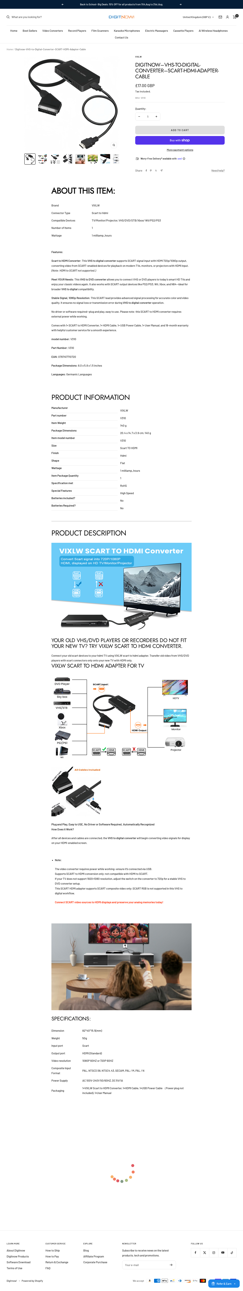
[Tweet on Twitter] (156, 170)
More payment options (180, 149)
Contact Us (121, 37)
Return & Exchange (56, 1262)
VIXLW (138, 57)
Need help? (218, 170)
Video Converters (52, 30)
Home (13, 30)
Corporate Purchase (95, 1262)
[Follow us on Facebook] (195, 1252)
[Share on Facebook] (146, 170)
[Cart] (234, 17)
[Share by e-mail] (161, 170)
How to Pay (52, 1256)
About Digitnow (16, 1250)
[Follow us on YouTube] (222, 1252)
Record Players (77, 30)
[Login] (227, 17)
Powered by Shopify (32, 1280)
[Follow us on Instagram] (213, 1252)
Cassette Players (183, 30)
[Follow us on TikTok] (231, 1252)
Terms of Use (14, 1268)
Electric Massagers (156, 30)
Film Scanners (100, 30)
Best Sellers (30, 30)
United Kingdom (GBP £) (197, 17)
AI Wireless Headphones (213, 30)
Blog (86, 1250)
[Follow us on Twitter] (204, 1252)
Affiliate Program (93, 1256)
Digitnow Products (18, 1256)
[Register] (171, 1265)
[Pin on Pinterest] (151, 170)
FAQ (47, 1268)
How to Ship (52, 1250)
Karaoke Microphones (127, 30)
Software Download (18, 1262)
